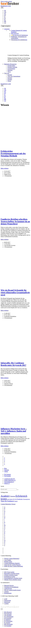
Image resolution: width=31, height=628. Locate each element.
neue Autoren (10, 499)
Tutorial (15, 501)
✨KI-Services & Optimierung (19, 35)
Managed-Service (9, 585)
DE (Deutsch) (8, 612)
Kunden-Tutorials (12, 67)
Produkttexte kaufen (9, 576)
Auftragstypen (8, 588)
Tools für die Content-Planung (12, 564)
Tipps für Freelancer (7, 501)
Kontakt (10, 75)
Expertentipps (11, 68)
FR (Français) (8, 613)
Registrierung (7, 593)
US (5, 23)
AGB (5, 599)
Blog (5, 468)
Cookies (6, 603)
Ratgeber (10, 70)
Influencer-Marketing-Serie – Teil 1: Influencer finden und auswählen (14, 431)
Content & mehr (9, 479)
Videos (6, 471)
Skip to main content (6, 1)
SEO (14, 499)
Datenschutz (7, 600)
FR (5, 10)
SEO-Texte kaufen (9, 572)
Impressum (7, 602)
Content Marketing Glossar (8, 504)
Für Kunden (7, 476)
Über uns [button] (6, 73)
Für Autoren (7, 474)
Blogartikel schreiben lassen (11, 573)
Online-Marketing (10, 480)
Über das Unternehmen (14, 76)
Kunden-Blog (11, 65)
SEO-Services (15, 33)
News (9, 71)
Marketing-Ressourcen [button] (10, 64)
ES (5, 15)
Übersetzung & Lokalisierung (19, 39)
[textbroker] (10, 4)
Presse (9, 81)
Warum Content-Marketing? (11, 558)
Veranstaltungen (9, 482)
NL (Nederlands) (8, 616)
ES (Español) (7, 618)
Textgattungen (26, 499)
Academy (5, 496)
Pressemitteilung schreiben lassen (13, 578)
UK (5, 12)
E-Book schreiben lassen (11, 575)
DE (2, 7)
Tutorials (6, 470)
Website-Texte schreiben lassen (12, 579)
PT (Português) (8, 621)
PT (5, 18)
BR (5, 21)
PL (5, 20)
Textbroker (20, 499)
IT (4, 16)
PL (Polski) (7, 622)
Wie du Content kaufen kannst (12, 590)
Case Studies (7, 560)
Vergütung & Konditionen (11, 587)
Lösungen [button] (7, 29)
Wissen (7, 483)
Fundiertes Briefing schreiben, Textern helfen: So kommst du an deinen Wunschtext (15, 221)
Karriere (10, 78)
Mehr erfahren (4, 168)
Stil (16, 499)
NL (5, 13)
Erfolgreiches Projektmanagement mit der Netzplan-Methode (13, 153)
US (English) (7, 626)
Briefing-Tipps (8, 561)
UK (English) (8, 615)
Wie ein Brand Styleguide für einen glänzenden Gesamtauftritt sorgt (15, 292)
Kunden (10, 79)
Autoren (12, 496)
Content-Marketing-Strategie (12, 563)
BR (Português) (8, 624)
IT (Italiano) (7, 619)
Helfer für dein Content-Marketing (13, 566)
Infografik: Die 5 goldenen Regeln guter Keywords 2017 (13, 364)
